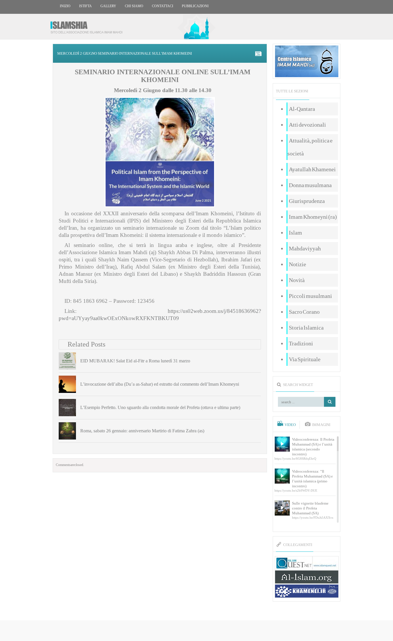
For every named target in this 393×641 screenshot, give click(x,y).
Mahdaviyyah (305, 248)
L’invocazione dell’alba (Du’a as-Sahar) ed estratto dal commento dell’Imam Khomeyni (159, 384)
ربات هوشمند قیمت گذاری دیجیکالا (196, 631)
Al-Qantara (302, 109)
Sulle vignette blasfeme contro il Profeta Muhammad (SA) (310, 508)
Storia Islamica (306, 327)
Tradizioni (301, 343)
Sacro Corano (304, 312)
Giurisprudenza (307, 201)
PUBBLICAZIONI (195, 6)
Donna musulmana (310, 185)
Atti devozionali (307, 124)
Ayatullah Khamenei (312, 169)
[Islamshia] (88, 25)
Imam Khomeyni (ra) (313, 217)
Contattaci (162, 6)
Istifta (85, 6)
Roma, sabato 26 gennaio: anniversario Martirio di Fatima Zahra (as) (142, 430)
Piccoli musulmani (310, 296)
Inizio (65, 6)
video (290, 425)
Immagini (321, 425)
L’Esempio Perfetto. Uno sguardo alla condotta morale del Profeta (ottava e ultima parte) (160, 407)
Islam (295, 232)
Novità (297, 280)
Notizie (297, 264)
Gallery (108, 6)
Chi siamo (134, 6)
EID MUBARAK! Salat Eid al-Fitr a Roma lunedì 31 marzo (135, 360)
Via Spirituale (304, 359)
